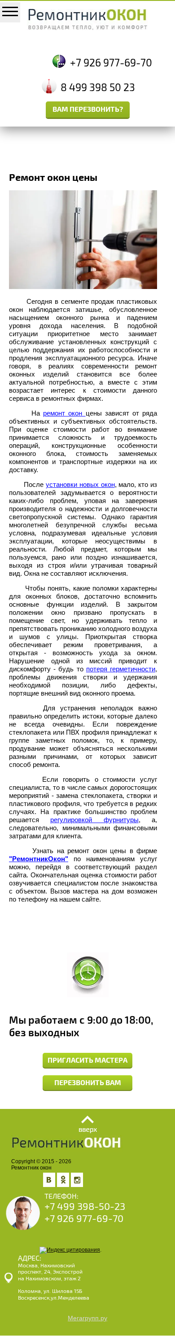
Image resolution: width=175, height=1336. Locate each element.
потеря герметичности (120, 669)
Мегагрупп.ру (87, 1318)
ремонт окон (64, 413)
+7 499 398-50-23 (84, 1206)
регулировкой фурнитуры (94, 820)
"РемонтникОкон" (38, 859)
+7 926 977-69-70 (111, 63)
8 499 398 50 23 (98, 87)
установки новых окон (80, 484)
